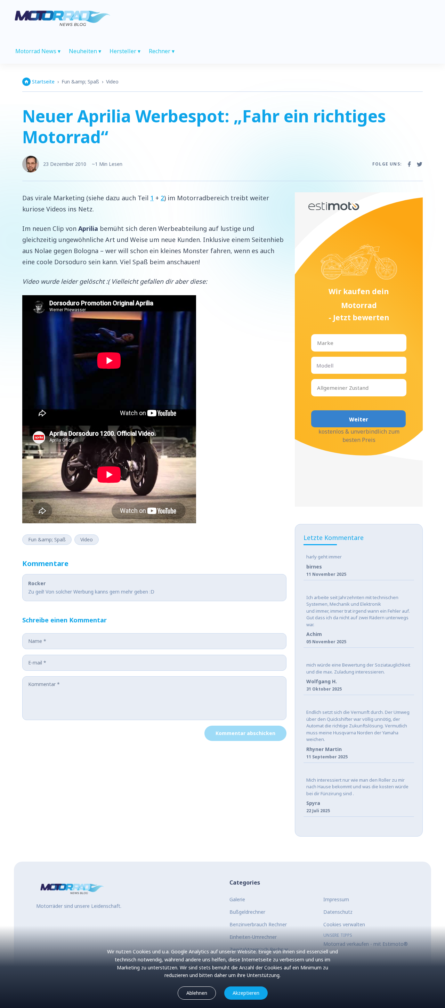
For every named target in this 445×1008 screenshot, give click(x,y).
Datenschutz (338, 912)
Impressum (336, 899)
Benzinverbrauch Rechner (258, 924)
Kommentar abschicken (245, 733)
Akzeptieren (246, 993)
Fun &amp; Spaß (80, 81)
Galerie (237, 899)
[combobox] (317, 343)
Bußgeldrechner (247, 912)
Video (112, 81)
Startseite (43, 81)
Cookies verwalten (344, 924)
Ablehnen (196, 993)
